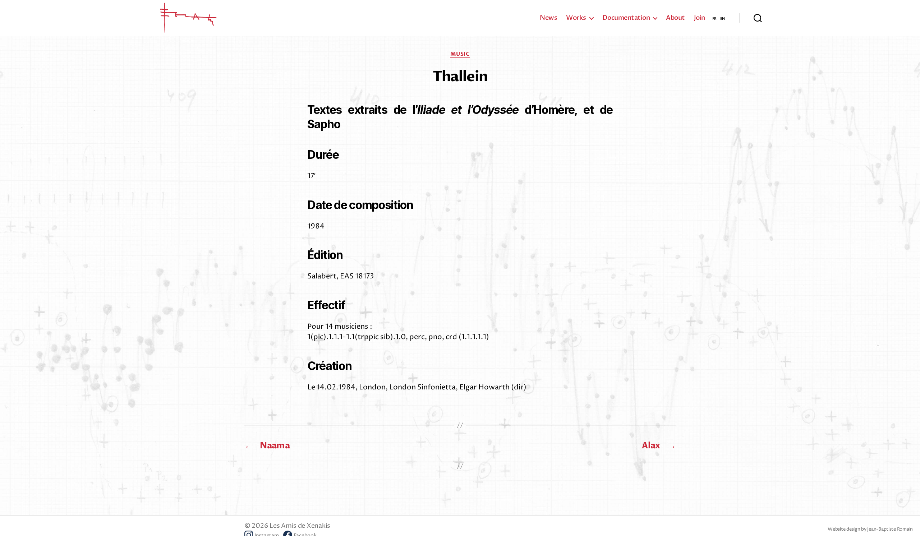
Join (699, 18)
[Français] (714, 18)
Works (576, 18)
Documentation (626, 18)
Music (460, 54)
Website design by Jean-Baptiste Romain (870, 529)
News (548, 18)
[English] (722, 18)
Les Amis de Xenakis (300, 525)
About (675, 18)
